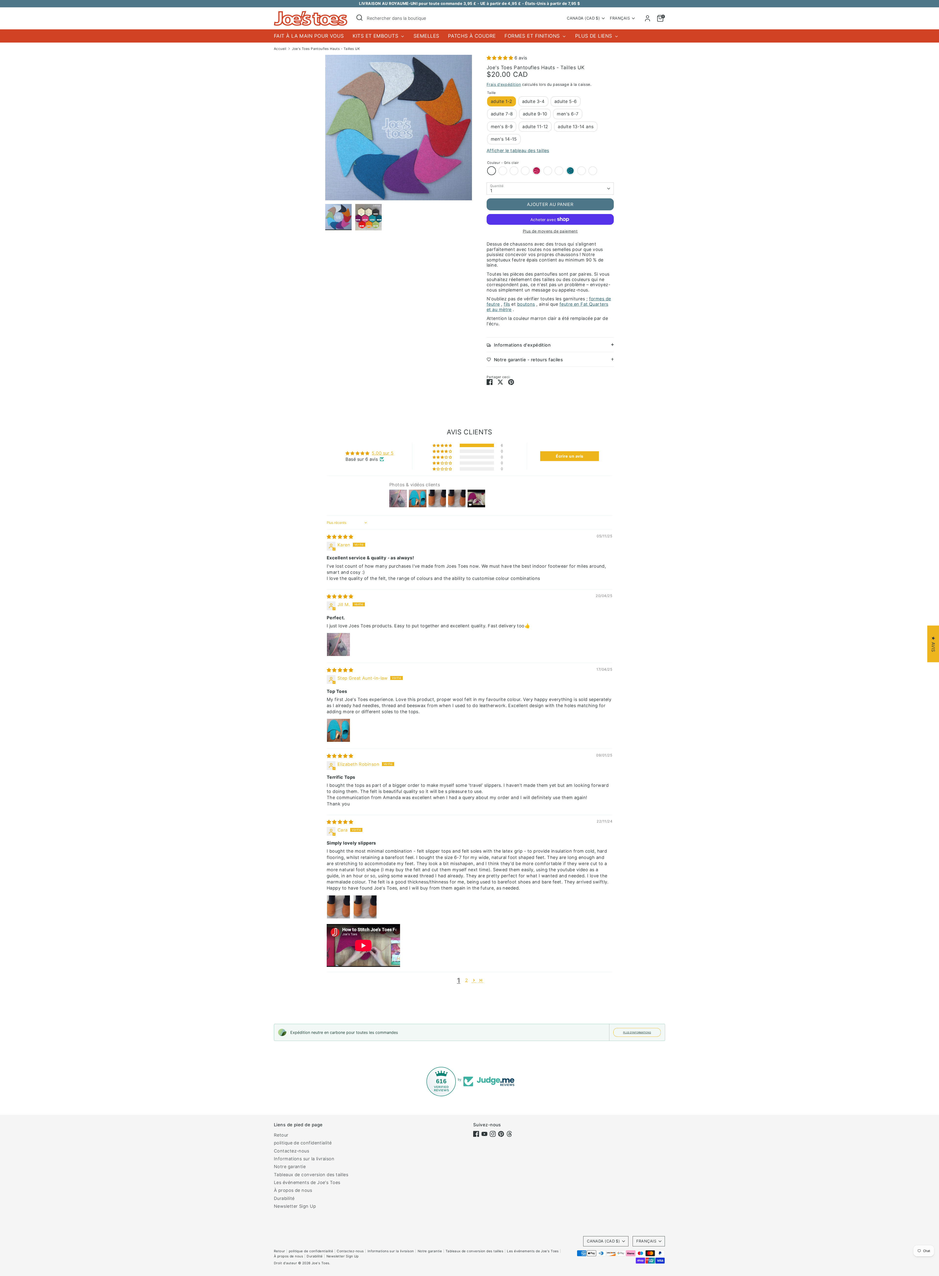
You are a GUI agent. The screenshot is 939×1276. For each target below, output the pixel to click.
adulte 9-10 (535, 113)
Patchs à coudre (472, 36)
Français (620, 18)
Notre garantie (290, 1166)
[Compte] (647, 18)
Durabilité (284, 1198)
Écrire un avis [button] (569, 456)
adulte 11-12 (535, 126)
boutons (526, 304)
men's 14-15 (504, 139)
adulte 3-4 (533, 101)
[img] (340, 536)
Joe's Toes (320, 1263)
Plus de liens (594, 36)
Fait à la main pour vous (309, 36)
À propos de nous (293, 1190)
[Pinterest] (501, 1134)
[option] (398, 129)
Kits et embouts (376, 36)
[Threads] (509, 1134)
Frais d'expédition (504, 84)
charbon (592, 170)
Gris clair (491, 170)
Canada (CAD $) (583, 18)
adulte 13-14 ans (575, 126)
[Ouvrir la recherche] (359, 18)
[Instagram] (493, 1134)
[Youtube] (484, 1134)
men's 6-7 (567, 113)
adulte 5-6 (565, 101)
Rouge (525, 170)
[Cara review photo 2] (365, 907)
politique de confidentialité (303, 1142)
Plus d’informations (637, 1032)
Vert (581, 170)
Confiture (514, 170)
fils (507, 304)
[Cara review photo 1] (338, 907)
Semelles (426, 36)
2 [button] (466, 980)
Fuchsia (536, 170)
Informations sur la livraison (304, 1158)
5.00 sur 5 (383, 453)
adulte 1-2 (501, 101)
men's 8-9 (502, 126)
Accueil (280, 49)
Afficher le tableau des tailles (518, 150)
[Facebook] (476, 1134)
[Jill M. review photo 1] (338, 644)
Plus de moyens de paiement (550, 231)
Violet (547, 170)
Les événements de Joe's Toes (307, 1182)
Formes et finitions (532, 36)
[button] (500, 57)
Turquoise (570, 170)
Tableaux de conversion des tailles (311, 1174)
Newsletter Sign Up (295, 1206)
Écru (502, 170)
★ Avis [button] (933, 644)
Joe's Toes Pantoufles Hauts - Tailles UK (326, 49)
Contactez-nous (291, 1150)
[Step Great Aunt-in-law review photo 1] (338, 730)
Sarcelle (559, 170)
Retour (281, 1135)
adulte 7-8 (502, 113)
